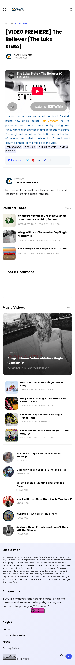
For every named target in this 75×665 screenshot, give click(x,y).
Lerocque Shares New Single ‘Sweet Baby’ (41, 384)
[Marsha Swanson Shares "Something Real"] (8, 471)
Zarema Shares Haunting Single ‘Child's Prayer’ (40, 484)
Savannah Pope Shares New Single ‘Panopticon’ (41, 416)
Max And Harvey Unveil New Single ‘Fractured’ (44, 499)
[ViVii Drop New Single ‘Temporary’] (8, 515)
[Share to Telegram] (44, 160)
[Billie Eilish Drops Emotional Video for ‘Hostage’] (8, 457)
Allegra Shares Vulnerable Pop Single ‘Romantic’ (42, 234)
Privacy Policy (11, 648)
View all (68, 208)
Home (9, 23)
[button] (50, 160)
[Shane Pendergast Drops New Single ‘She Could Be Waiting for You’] (9, 220)
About (6, 641)
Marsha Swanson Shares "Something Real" (42, 469)
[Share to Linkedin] (39, 160)
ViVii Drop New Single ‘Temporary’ (37, 513)
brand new (21, 23)
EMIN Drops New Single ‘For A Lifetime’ (43, 248)
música (31, 147)
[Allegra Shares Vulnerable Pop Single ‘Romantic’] (9, 236)
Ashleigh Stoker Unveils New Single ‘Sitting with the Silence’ (42, 528)
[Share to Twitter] (27, 160)
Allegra (12, 352)
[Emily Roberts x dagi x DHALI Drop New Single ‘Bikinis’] (11, 403)
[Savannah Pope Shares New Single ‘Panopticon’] (11, 419)
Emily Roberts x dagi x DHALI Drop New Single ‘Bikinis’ (43, 400)
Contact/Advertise (14, 635)
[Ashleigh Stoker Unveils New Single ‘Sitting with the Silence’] (8, 530)
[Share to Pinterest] (33, 160)
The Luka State (48, 147)
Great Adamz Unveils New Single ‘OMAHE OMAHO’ (44, 432)
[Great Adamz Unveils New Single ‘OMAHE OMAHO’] (11, 435)
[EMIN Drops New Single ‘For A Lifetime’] (9, 253)
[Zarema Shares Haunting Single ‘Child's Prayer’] (8, 486)
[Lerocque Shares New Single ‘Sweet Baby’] (11, 387)
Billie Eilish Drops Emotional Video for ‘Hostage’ (39, 455)
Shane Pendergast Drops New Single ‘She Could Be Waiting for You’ (42, 217)
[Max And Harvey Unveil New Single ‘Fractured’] (8, 501)
